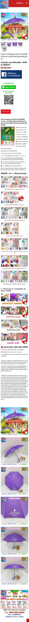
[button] (26, 3)
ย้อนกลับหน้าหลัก (6, 111)
